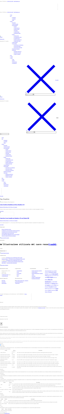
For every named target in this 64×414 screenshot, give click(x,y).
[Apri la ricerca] (41, 130)
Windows (46, 302)
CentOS (55, 281)
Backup (53, 281)
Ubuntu (56, 299)
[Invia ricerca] (33, 94)
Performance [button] (2, 383)
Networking (33, 286)
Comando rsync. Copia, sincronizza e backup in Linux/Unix (11, 230)
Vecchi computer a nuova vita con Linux (8, 233)
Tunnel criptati (53, 299)
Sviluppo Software (49, 299)
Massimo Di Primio (3, 207)
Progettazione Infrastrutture (36, 289)
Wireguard (50, 302)
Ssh (53, 297)
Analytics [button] (1, 387)
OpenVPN (50, 294)
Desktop (51, 286)
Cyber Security (19, 284)
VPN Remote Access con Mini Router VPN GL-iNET (14, 257)
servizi (48, 295)
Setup (55, 295)
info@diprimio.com (17, 1)
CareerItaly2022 (4, 261)
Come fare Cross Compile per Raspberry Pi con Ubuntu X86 (14, 218)
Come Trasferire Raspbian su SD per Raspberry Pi (12, 204)
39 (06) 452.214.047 (10, 1)
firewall (57, 286)
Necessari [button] (1, 354)
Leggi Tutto (1, 211)
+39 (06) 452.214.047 (5, 285)
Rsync (57, 294)
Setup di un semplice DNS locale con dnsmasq (9, 235)
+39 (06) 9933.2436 (5, 286)
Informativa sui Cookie (41, 318)
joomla (51, 292)
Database (46, 286)
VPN (57, 301)
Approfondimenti (19, 281)
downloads (53, 286)
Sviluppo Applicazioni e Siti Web (37, 281)
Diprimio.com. (2, 39)
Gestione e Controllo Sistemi (36, 288)
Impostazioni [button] (2, 329)
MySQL (56, 292)
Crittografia (49, 284)
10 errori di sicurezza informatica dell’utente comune (15, 261)
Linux (53, 292)
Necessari (2, 355)
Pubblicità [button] (1, 404)
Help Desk (3, 291)
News (18, 286)
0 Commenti (15, 207)
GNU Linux (50, 288)
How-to (12, 207)
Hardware (46, 290)
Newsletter (56, 80)
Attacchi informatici (48, 281)
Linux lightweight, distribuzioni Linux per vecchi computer (10, 234)
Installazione (48, 292)
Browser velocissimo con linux (6, 229)
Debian (49, 286)
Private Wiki (4, 292)
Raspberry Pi (54, 294)
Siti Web (51, 297)
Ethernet (55, 286)
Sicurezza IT (47, 297)
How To (50, 290)
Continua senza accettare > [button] (4, 327)
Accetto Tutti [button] (6, 329)
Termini (1, 306)
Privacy (26, 304)
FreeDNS (52, 244)
